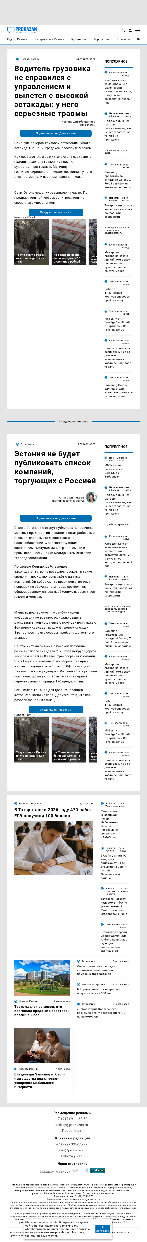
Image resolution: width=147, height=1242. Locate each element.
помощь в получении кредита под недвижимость (117, 230)
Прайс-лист (71, 1131)
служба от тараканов (117, 524)
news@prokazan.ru (72, 1150)
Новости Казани (30, 59)
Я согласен (102, 1229)
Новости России (114, 199)
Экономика (27, 444)
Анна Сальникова (71, 497)
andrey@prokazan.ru (71, 1125)
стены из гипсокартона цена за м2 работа (118, 607)
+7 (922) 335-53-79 (71, 1144)
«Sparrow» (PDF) (119, 1222)
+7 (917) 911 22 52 (71, 1119)
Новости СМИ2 (24, 217)
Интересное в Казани (116, 114)
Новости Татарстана (30, 803)
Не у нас (111, 459)
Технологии (116, 164)
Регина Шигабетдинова (78, 121)
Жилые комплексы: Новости (112, 891)
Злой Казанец (44, 700)
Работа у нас (71, 1156)
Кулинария (115, 72)
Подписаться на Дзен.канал (56, 133)
